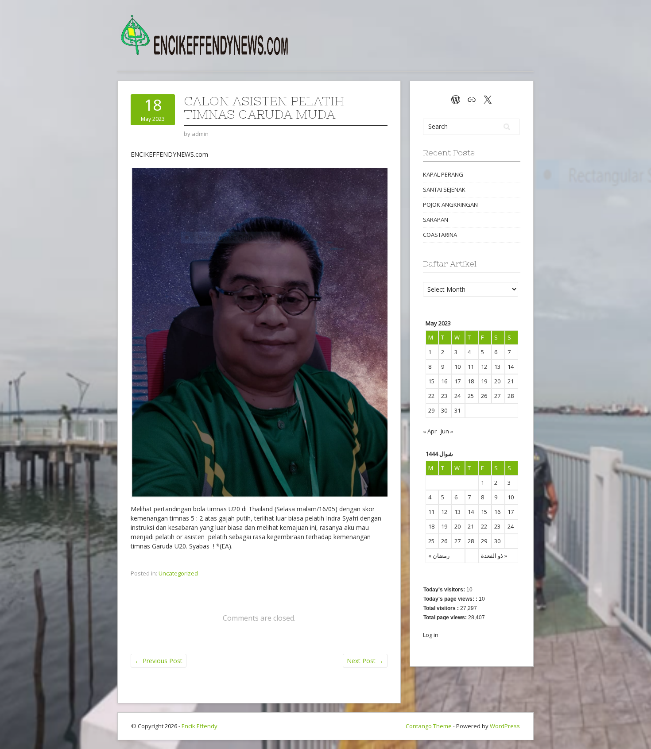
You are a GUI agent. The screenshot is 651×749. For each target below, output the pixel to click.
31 (457, 410)
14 (511, 367)
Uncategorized (178, 573)
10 (457, 367)
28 (511, 396)
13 (497, 367)
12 (484, 367)
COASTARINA (440, 235)
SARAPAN (435, 220)
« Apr (430, 431)
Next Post (365, 660)
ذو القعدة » (494, 556)
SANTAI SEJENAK (444, 189)
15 (431, 381)
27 (497, 396)
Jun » (447, 431)
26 (484, 396)
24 (457, 396)
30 (444, 410)
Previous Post (158, 660)
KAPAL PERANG (443, 174)
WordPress (505, 726)
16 (444, 381)
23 (444, 396)
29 (431, 410)
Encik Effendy (199, 726)
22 (431, 396)
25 (471, 396)
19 (484, 381)
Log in (430, 635)
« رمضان (439, 556)
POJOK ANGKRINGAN (450, 204)
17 (457, 381)
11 (471, 367)
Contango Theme (429, 726)
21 (511, 381)
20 (497, 381)
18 (471, 381)
